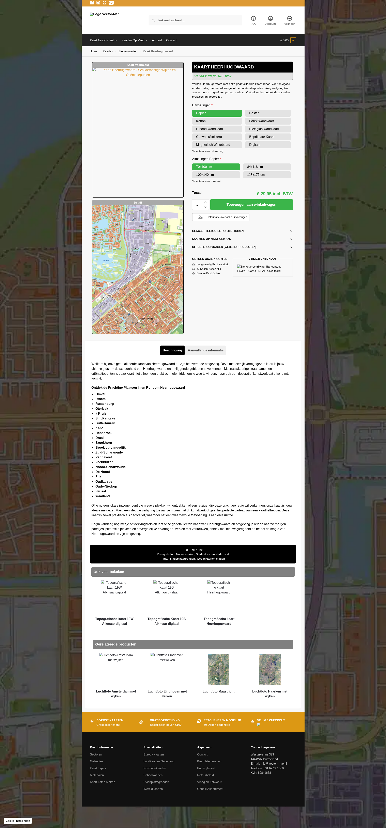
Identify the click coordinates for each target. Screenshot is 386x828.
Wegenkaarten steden (211, 558)
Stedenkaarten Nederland (212, 554)
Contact (202, 754)
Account (270, 23)
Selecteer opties (219, 631)
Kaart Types (98, 768)
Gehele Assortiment (210, 789)
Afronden (289, 23)
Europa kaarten (153, 754)
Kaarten (108, 51)
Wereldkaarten (153, 789)
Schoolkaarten (153, 775)
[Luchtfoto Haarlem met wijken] (269, 669)
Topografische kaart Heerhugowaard (219, 621)
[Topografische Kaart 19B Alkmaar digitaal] (167, 597)
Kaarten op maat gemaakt (212, 238)
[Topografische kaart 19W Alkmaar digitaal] (114, 597)
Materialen (97, 775)
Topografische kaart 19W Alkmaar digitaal (114, 621)
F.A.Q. (253, 23)
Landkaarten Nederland (158, 761)
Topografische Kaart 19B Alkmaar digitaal (167, 621)
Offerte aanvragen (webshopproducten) (224, 247)
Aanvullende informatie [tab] (205, 350)
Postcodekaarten (154, 768)
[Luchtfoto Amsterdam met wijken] (115, 669)
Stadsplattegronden (182, 558)
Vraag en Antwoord (209, 782)
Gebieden (96, 761)
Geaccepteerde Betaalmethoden (218, 231)
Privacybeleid (206, 768)
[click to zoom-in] (137, 132)
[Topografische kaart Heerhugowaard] (219, 597)
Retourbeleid (205, 775)
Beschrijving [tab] (172, 350)
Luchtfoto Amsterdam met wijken (116, 694)
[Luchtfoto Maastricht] (218, 669)
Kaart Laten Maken (102, 782)
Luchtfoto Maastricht (218, 691)
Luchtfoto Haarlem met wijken (269, 694)
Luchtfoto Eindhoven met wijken (167, 694)
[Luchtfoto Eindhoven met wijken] (167, 669)
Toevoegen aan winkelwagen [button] (114, 631)
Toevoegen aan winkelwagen (251, 205)
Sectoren (96, 754)
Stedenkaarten (128, 51)
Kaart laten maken (209, 761)
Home (93, 51)
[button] (288, 40)
